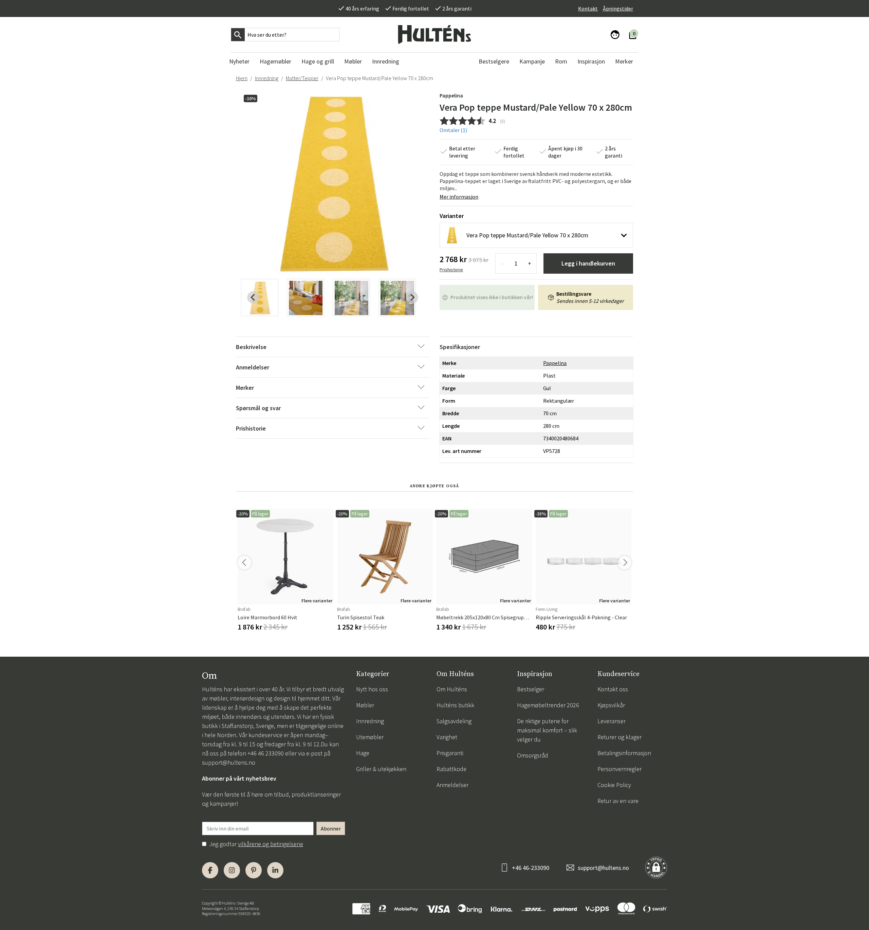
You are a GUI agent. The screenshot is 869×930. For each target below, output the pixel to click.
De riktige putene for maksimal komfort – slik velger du (547, 730)
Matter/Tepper (302, 78)
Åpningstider (618, 8)
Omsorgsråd (532, 755)
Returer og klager (619, 737)
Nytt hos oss (372, 689)
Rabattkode (451, 769)
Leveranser (611, 721)
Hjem (241, 78)
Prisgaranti (450, 753)
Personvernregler (619, 769)
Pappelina (451, 95)
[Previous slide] (253, 297)
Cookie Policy (614, 785)
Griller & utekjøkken (381, 769)
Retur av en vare (618, 801)
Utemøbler (370, 737)
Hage (362, 753)
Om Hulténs (452, 689)
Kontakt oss (612, 689)
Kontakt (588, 8)
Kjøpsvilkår (611, 705)
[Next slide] (412, 297)
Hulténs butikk (455, 705)
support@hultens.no (228, 762)
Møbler (365, 705)
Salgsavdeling (454, 721)
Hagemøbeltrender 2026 (548, 705)
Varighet (447, 737)
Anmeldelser (452, 785)
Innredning (266, 78)
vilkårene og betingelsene (270, 844)
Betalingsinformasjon (624, 753)
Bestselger (530, 689)
